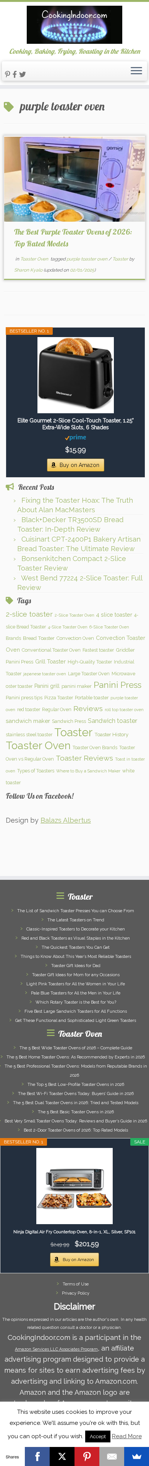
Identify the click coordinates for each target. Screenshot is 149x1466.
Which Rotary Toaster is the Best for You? (76, 1002)
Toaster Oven (34, 259)
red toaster (28, 709)
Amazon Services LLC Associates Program (56, 1349)
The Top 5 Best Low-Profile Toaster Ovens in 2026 (76, 1084)
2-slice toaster (29, 614)
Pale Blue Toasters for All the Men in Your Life (75, 993)
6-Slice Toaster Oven (109, 627)
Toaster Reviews (84, 758)
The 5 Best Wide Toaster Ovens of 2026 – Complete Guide (75, 1048)
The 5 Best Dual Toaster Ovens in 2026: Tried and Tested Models (75, 1102)
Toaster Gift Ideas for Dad (75, 965)
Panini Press (117, 685)
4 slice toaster (114, 615)
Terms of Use (76, 1284)
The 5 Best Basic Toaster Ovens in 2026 (76, 1111)
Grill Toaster (50, 662)
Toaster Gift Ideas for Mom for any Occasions (76, 974)
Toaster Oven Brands (95, 747)
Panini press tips (24, 697)
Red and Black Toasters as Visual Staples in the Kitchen (75, 938)
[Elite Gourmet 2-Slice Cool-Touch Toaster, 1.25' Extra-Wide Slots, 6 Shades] (75, 375)
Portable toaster (92, 697)
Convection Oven (75, 638)
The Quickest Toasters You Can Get (76, 947)
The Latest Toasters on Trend (75, 920)
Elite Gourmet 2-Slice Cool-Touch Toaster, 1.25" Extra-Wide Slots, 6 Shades (76, 423)
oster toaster (19, 686)
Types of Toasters (35, 771)
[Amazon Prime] (75, 437)
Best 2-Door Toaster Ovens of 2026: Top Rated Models (76, 1130)
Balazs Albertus (65, 820)
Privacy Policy (75, 1293)
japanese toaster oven (44, 673)
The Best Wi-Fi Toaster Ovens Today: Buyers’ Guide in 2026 (76, 1093)
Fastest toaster (98, 650)
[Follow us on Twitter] (23, 74)
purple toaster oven (87, 259)
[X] (62, 1456)
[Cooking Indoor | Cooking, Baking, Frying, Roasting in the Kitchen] (74, 25)
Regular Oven (56, 709)
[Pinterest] (86, 1456)
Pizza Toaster (58, 697)
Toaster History (111, 734)
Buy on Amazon (79, 465)
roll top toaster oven (124, 709)
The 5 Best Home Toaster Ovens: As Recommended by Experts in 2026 (75, 1057)
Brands (13, 638)
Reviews (88, 708)
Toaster (120, 259)
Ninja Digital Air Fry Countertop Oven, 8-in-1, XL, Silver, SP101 (74, 1231)
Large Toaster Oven (89, 673)
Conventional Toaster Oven (51, 650)
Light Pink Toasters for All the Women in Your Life (75, 984)
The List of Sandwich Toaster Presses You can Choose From (75, 910)
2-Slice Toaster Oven (74, 615)
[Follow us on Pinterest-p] (9, 74)
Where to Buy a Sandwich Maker (88, 771)
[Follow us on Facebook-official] (16, 74)
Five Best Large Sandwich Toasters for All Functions (75, 1011)
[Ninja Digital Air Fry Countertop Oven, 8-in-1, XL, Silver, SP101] (74, 1186)
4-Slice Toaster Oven (67, 627)
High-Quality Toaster (90, 662)
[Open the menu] (136, 71)
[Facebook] (37, 1456)
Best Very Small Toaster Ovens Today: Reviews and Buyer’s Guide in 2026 (76, 1121)
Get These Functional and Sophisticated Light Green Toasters (75, 1020)
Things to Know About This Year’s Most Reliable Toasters (76, 956)
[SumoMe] (136, 1456)
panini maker (77, 686)
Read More (127, 1436)
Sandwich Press (69, 721)
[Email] (111, 1456)
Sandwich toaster (112, 720)
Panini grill (47, 686)
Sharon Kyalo (28, 270)
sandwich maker (28, 721)
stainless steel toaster (29, 734)
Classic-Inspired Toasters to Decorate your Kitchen (75, 929)
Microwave (123, 673)
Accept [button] (98, 1436)
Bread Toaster (39, 638)
